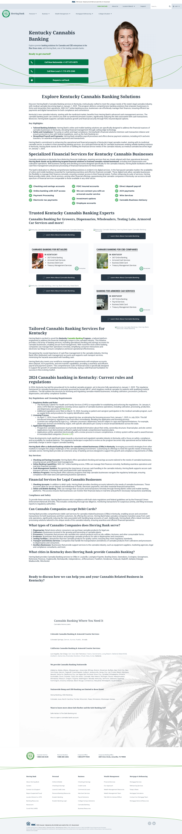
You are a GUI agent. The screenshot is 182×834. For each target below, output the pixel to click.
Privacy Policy (42, 827)
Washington (83, 679)
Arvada (84, 640)
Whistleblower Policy (61, 827)
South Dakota (116, 681)
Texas (90, 699)
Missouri (62, 679)
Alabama (53, 670)
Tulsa (73, 676)
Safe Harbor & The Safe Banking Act (63, 713)
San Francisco (81, 654)
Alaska (60, 670)
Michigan (104, 676)
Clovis (61, 676)
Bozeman (103, 670)
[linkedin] (154, 823)
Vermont (105, 679)
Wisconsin (83, 699)
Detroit (61, 672)
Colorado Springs (56, 640)
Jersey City (103, 672)
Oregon (69, 679)
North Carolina (67, 699)
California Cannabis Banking (63, 648)
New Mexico (95, 676)
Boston (96, 670)
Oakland (98, 656)
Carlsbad (105, 674)
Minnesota (54, 679)
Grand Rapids (77, 672)
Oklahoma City (69, 674)
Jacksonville (94, 672)
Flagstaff (68, 672)
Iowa (59, 699)
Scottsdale (54, 676)
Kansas (112, 699)
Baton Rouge (79, 681)
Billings (90, 670)
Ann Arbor (79, 676)
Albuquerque (73, 670)
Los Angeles (54, 654)
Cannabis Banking (56, 104)
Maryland (97, 681)
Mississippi (105, 699)
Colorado (87, 676)
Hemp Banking (56, 695)
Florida (76, 699)
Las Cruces (112, 672)
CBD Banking (67, 695)
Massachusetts (119, 676)
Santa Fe (60, 674)
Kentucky (98, 679)
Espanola (120, 679)
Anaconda (83, 670)
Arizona (63, 681)
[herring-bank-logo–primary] (13, 10)
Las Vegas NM (81, 674)
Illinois (110, 676)
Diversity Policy (51, 827)
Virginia (75, 679)
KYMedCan (65, 409)
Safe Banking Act (91, 134)
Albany (65, 670)
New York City (119, 670)
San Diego (64, 654)
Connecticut (88, 681)
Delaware (113, 679)
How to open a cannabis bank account (64, 718)
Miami (119, 672)
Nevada (91, 679)
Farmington (54, 681)
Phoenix (122, 674)
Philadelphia (113, 674)
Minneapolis (106, 681)
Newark (53, 674)
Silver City (97, 674)
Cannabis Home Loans (62, 624)
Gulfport (86, 672)
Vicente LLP (67, 434)
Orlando (67, 676)
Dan (36, 830)
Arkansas (69, 681)
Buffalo (110, 670)
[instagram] (149, 823)
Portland (90, 674)
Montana (125, 672)
